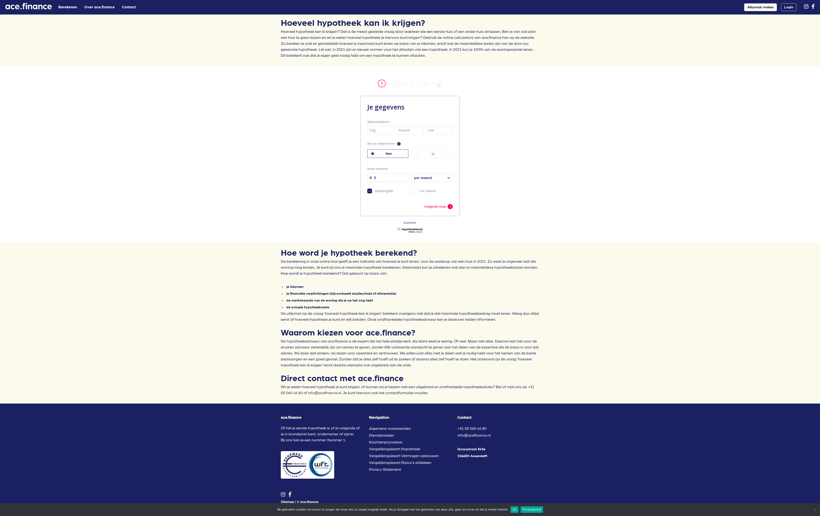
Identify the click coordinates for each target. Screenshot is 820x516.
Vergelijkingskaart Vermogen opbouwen (404, 456)
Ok (515, 509)
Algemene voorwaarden (390, 429)
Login (788, 7)
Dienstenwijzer (381, 435)
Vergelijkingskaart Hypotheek (394, 449)
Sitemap (287, 502)
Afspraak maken (760, 7)
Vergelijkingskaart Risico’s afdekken (400, 463)
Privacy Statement (385, 470)
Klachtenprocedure (385, 442)
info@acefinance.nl (324, 393)
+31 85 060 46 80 (471, 429)
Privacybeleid (532, 509)
